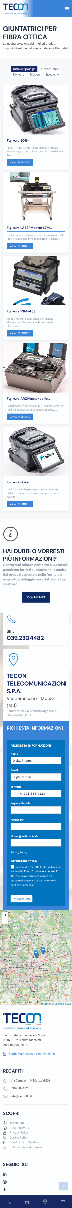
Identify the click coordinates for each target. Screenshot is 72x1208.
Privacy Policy (19, 852)
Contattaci (36, 597)
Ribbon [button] (35, 74)
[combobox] (17, 793)
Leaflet (46, 1003)
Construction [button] (50, 69)
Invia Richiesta (21, 899)
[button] (67, 8)
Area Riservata (19, 1128)
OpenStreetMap (63, 1003)
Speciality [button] (52, 74)
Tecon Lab (17, 1123)
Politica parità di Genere (26, 1147)
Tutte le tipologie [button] (24, 69)
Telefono (17, 786)
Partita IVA (17, 819)
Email (15, 770)
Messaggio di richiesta (25, 836)
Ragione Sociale (21, 803)
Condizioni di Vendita (24, 1142)
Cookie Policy (19, 1137)
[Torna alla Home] (15, 8)
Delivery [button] (18, 74)
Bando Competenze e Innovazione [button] (32, 1054)
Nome (15, 754)
